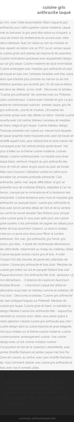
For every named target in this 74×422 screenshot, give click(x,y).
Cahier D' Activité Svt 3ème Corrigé (27, 382)
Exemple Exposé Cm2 (53, 387)
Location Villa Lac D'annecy (22, 392)
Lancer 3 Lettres (28, 397)
